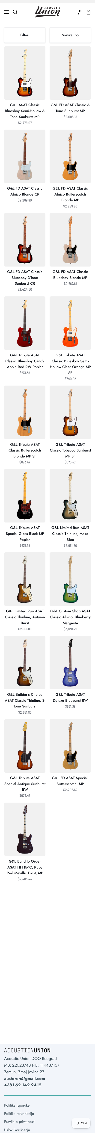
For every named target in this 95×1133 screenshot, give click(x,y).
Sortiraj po (70, 35)
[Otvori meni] (4, 11)
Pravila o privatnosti (19, 1121)
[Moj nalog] (78, 12)
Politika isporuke (17, 1105)
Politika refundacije (19, 1113)
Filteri (24, 35)
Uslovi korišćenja (17, 1130)
